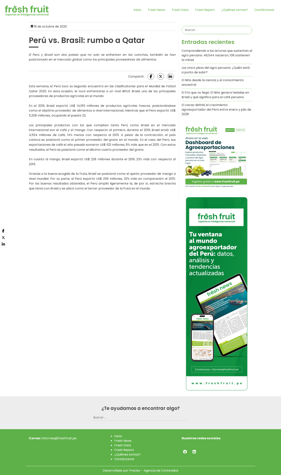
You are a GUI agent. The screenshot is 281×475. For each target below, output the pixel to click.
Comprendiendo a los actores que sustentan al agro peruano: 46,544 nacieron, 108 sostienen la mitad (217, 55)
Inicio (137, 10)
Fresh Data (180, 10)
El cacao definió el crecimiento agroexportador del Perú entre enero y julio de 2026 (216, 109)
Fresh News (156, 10)
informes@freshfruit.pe (58, 438)
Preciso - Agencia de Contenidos (153, 470)
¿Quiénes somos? (235, 10)
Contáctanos (264, 10)
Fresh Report (205, 10)
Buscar (248, 30)
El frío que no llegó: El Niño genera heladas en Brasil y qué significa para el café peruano (215, 94)
